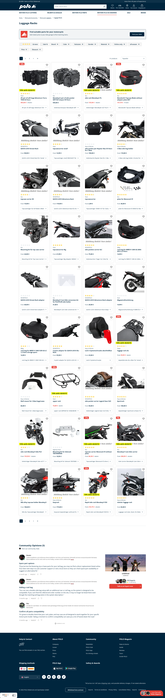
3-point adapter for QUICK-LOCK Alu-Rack (66, 351)
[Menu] (16, 694)
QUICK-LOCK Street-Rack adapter (32, 300)
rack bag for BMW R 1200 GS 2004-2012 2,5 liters (129, 250)
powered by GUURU (61, 623)
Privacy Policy (113, 690)
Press (54, 650)
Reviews (122, 650)
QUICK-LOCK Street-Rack (29, 149)
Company (56, 644)
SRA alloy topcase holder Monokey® (34, 502)
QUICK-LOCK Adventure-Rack (63, 199)
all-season (133, 44)
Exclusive (77, 44)
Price (23, 49)
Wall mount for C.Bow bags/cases (32, 401)
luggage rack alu (123, 351)
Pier (27, 603)
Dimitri (28, 555)
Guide (121, 647)
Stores (55, 653)
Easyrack (56, 502)
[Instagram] (54, 677)
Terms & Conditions (100, 690)
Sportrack (120, 401)
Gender (90, 44)
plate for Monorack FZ (125, 199)
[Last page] (37, 58)
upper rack (57, 401)
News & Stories (124, 644)
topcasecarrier (90, 199)
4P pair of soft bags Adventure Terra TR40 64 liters (34, 99)
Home (21, 18)
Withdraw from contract (75, 690)
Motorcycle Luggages (46, 18)
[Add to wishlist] (47, 65)
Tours (121, 653)
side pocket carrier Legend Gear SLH (98, 401)
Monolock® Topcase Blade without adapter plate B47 (129, 99)
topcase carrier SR (27, 199)
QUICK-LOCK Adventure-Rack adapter (98, 300)
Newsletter (89, 644)
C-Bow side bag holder (125, 149)
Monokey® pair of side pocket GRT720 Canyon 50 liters (63, 99)
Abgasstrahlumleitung (125, 300)
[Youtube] (49, 677)
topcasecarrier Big (59, 250)
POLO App (89, 650)
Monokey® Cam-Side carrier (127, 452)
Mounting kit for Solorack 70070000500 (62, 453)
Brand (53, 44)
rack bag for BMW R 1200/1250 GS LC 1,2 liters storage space (34, 351)
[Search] (104, 6)
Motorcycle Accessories (31, 18)
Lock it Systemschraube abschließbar (98, 351)
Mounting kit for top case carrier (32, 250)
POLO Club (89, 647)
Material (104, 44)
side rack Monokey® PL (93, 98)
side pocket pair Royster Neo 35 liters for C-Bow (98, 149)
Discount (35, 49)
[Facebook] (44, 677)
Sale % (45, 44)
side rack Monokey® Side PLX (31, 452)
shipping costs (105, 683)
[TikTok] (64, 677)
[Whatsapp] (59, 677)
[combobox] (78, 6)
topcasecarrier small (60, 149)
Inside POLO (123, 656)
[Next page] (33, 58)
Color (65, 44)
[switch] (14, 695)
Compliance (142, 690)
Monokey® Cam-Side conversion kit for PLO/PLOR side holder (65, 301)
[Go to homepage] (27, 6)
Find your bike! (137, 34)
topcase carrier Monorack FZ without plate (98, 453)
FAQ (54, 656)
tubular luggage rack (124, 502)
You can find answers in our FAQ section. (32, 650)
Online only (118, 44)
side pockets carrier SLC (93, 250)
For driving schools (92, 653)
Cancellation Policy (125, 690)
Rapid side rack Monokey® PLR (96, 502)
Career (55, 647)
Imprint (90, 690)
